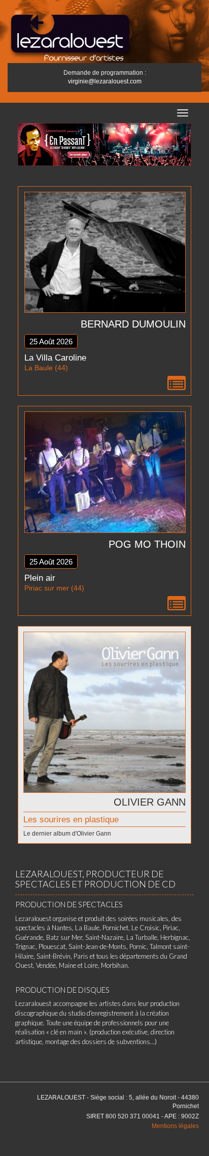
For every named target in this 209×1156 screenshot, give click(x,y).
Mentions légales (175, 1126)
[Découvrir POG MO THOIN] (105, 471)
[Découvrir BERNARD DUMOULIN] (105, 251)
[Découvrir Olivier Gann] (104, 711)
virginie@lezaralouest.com (105, 81)
